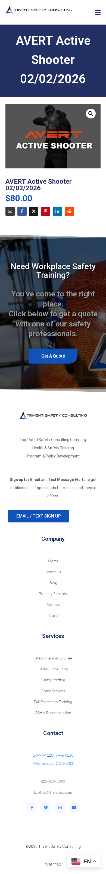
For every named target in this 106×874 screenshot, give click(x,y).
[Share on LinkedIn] (57, 211)
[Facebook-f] (32, 807)
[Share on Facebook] (22, 211)
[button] (91, 113)
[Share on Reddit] (69, 211)
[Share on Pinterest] (45, 211)
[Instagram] (60, 807)
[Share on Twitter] (33, 211)
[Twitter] (46, 807)
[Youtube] (74, 807)
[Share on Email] (10, 211)
